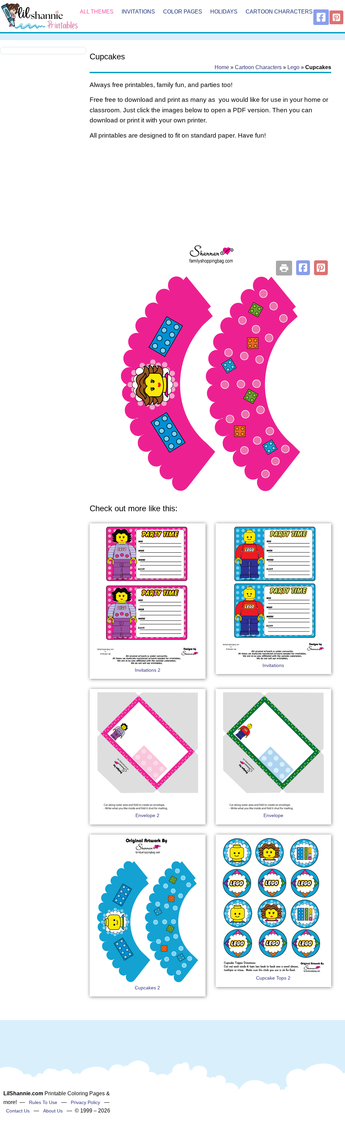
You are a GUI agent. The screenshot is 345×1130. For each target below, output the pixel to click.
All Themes (97, 12)
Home (222, 67)
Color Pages (182, 12)
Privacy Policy (85, 1102)
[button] (303, 267)
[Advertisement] (210, 199)
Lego (293, 67)
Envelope (273, 815)
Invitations (138, 12)
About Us (53, 1110)
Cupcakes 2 (147, 987)
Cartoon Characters (279, 12)
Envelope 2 (147, 815)
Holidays (224, 12)
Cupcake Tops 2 (273, 978)
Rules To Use (43, 1102)
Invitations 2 (147, 670)
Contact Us (18, 1110)
